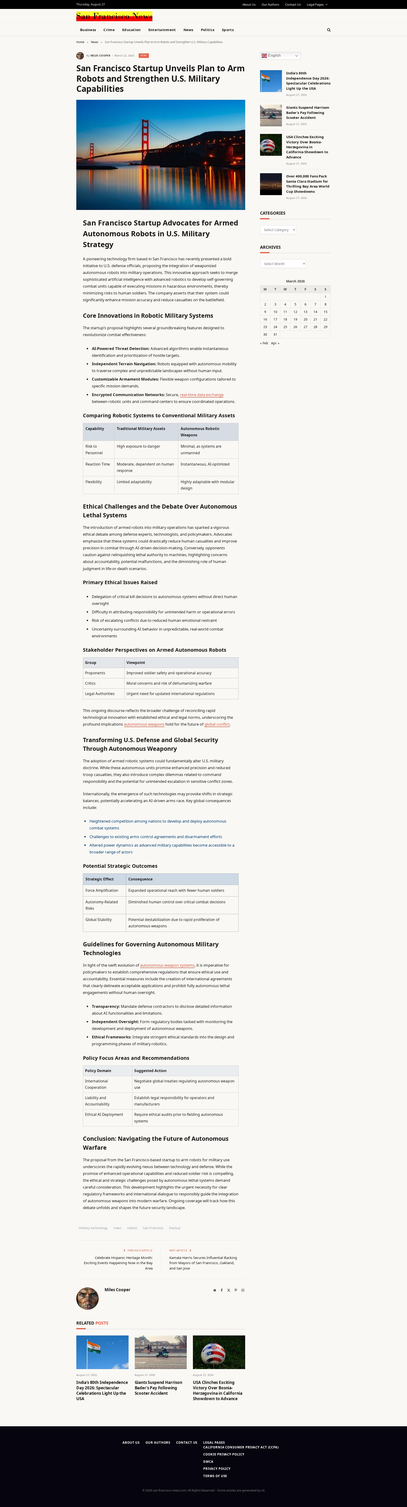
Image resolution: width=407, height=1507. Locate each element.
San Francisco (153, 1228)
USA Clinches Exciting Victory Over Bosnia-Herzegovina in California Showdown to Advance (217, 1390)
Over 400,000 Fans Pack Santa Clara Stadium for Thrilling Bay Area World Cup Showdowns (307, 183)
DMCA (208, 1461)
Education (131, 29)
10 (275, 311)
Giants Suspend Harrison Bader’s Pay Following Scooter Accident (158, 1388)
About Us (249, 4)
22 (325, 319)
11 (285, 311)
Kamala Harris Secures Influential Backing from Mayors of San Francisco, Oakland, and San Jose (203, 1262)
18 (285, 319)
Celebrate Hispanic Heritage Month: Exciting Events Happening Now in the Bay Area (118, 1262)
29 (325, 327)
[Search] (328, 29)
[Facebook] (60, 233)
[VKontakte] (60, 329)
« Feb (264, 343)
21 (315, 319)
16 (265, 319)
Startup (174, 1228)
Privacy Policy (217, 1469)
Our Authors (270, 4)
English (274, 56)
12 (295, 311)
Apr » (275, 343)
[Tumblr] (60, 305)
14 (315, 311)
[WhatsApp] (60, 353)
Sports (228, 29)
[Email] (60, 281)
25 (285, 327)
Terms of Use (215, 1476)
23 (265, 327)
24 (275, 327)
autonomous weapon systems (167, 965)
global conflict (217, 724)
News (188, 29)
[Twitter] (60, 245)
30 (265, 334)
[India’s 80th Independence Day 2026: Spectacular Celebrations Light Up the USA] (102, 1352)
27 (305, 327)
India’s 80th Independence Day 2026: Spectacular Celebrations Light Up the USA (102, 1390)
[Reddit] (60, 317)
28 (315, 327)
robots (132, 1228)
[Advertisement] (214, 15)
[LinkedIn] (60, 257)
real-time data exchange (202, 394)
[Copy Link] (60, 293)
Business (88, 29)
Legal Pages (315, 4)
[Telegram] (60, 341)
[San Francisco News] (114, 16)
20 (305, 319)
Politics (207, 29)
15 (325, 311)
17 (275, 319)
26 (295, 327)
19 (295, 319)
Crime (109, 29)
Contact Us (293, 4)
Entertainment (162, 29)
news (117, 1228)
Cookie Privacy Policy (223, 1454)
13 (305, 311)
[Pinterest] (60, 269)
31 (275, 334)
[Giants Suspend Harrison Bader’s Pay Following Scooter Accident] (161, 1352)
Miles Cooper (100, 55)
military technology (93, 1228)
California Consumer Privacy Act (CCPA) (241, 1447)
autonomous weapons (144, 724)
